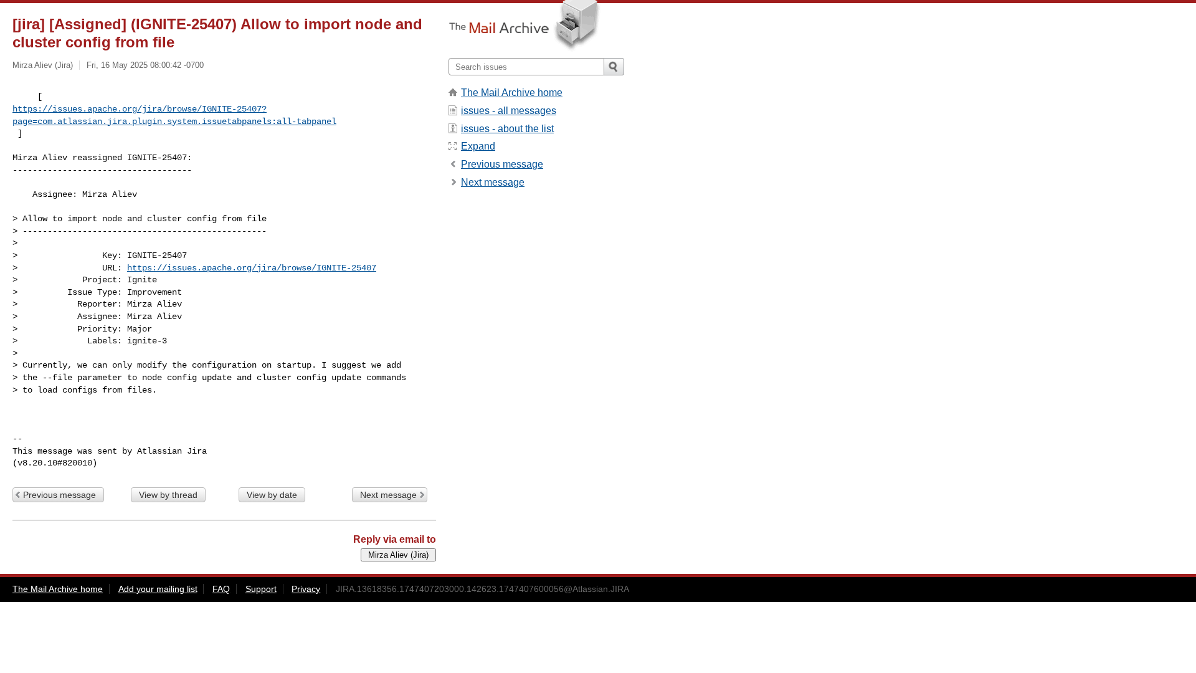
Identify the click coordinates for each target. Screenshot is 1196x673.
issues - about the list (507, 128)
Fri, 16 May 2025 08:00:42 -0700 (145, 65)
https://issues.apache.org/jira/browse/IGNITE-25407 (251, 268)
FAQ (221, 589)
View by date (272, 495)
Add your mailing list (157, 589)
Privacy (306, 589)
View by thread (168, 495)
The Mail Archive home (511, 92)
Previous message (59, 495)
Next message (388, 495)
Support (261, 589)
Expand (478, 146)
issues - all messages (508, 110)
